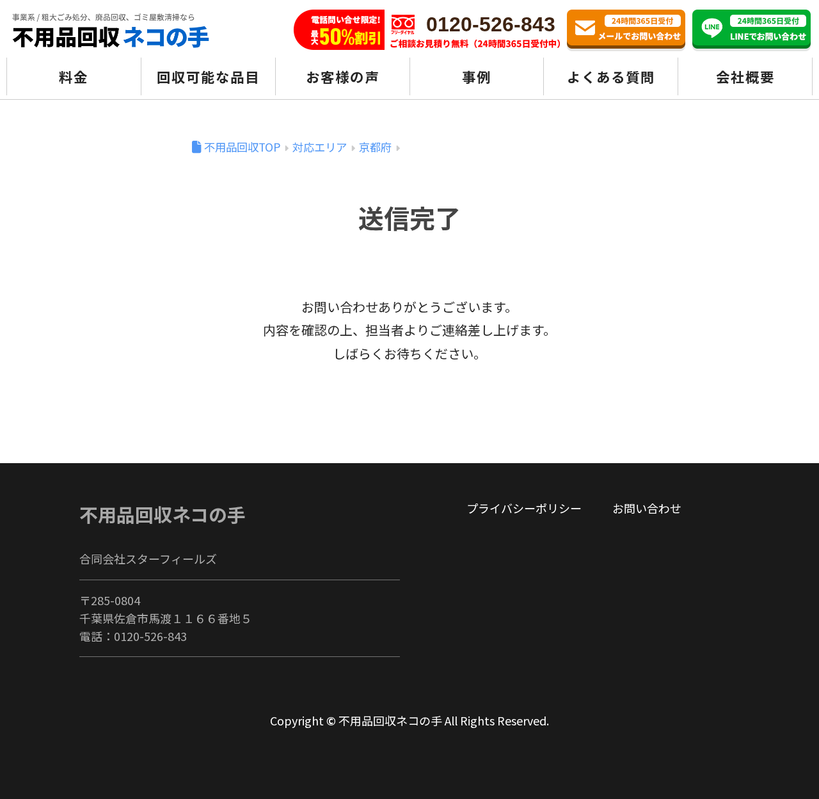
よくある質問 (611, 76)
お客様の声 (342, 76)
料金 (73, 76)
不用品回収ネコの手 (162, 514)
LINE (751, 30)
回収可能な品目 (208, 76)
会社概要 (745, 76)
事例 (476, 76)
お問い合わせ (626, 30)
